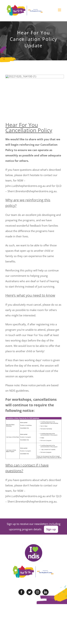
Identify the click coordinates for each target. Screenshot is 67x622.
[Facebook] (21, 592)
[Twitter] (29, 592)
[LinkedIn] (46, 592)
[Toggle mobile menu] (60, 10)
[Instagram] (37, 592)
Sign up (51, 529)
